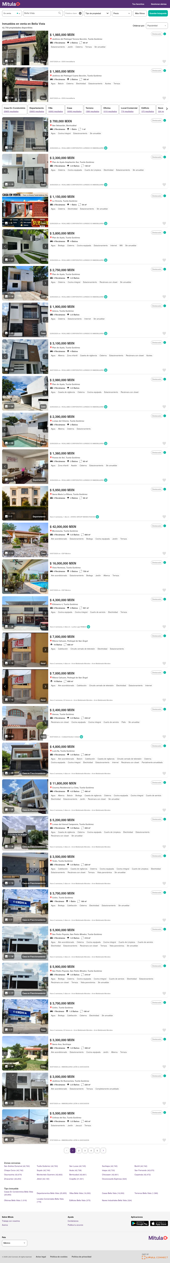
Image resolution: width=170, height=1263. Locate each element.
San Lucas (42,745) (77, 1166)
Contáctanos (73, 1221)
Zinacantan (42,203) (12, 1178)
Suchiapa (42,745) (110, 1166)
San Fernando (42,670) (144, 1170)
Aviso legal (41, 1256)
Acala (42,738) (75, 1170)
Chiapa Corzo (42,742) (13, 1170)
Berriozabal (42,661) (78, 1174)
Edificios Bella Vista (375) (80, 1200)
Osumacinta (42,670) (13, 1174)
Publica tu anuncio (75, 1225)
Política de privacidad (81, 1256)
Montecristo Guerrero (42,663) (50, 1174)
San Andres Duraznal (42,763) (17, 1166)
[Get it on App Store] (159, 1224)
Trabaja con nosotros (11, 1221)
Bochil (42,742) (141, 1166)
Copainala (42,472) (143, 1174)
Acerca (5, 1225)
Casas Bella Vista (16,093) (113, 1193)
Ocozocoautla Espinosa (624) (114, 1178)
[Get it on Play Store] (140, 1224)
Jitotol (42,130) (43, 1178)
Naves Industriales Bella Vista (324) (117, 1200)
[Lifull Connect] (155, 1258)
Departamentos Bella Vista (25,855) (52, 1193)
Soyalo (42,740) (43, 1170)
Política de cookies (58, 1256)
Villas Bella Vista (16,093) (80, 1193)
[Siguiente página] (103, 1150)
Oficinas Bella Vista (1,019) (15, 1200)
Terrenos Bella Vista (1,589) (146, 1193)
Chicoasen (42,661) (110, 1174)
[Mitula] (11, 4)
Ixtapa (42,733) (108, 1170)
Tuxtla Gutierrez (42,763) (47, 1166)
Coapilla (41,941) (76, 1178)
